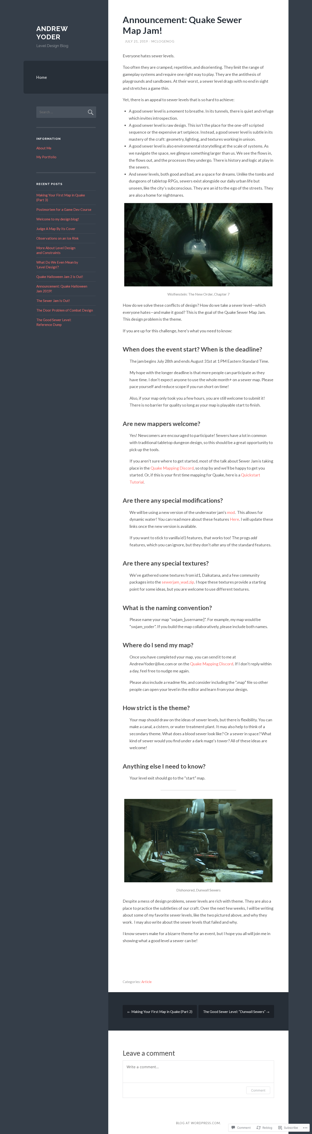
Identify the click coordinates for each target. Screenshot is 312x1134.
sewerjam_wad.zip (178, 581)
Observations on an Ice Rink (57, 238)
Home (41, 77)
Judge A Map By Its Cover (55, 229)
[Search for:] (66, 112)
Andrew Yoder (52, 33)
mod (231, 512)
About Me (43, 148)
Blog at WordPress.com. (198, 1123)
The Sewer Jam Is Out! (53, 301)
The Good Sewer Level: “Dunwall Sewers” (236, 1012)
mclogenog (163, 41)
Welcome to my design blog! (57, 219)
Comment (258, 1090)
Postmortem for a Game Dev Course (63, 209)
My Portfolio (46, 157)
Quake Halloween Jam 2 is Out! (59, 277)
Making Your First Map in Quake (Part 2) (159, 1012)
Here (234, 519)
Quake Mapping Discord (172, 468)
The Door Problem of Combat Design (64, 310)
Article (146, 982)
